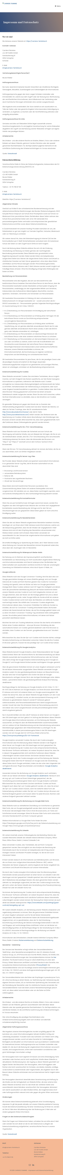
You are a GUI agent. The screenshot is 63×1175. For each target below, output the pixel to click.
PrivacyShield (41, 965)
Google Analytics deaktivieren (37, 776)
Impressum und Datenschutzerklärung (40, 1170)
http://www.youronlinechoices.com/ (15, 415)
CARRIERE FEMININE (21, 1170)
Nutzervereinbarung (26, 940)
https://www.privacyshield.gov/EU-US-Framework (20, 736)
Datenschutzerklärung (45, 940)
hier (55, 957)
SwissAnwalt (12, 154)
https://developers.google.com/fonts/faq (17, 823)
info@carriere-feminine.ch (12, 68)
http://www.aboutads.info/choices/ (15, 412)
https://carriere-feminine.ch (36, 41)
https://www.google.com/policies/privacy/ (24, 826)
